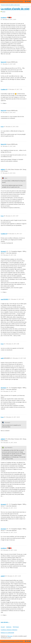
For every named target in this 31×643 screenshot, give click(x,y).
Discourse (9, 636)
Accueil (3, 627)
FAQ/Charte (16, 627)
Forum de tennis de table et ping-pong (10, 4)
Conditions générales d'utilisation (9, 629)
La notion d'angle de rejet (15, 8)
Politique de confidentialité (7, 632)
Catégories (8, 627)
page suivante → (5, 622)
